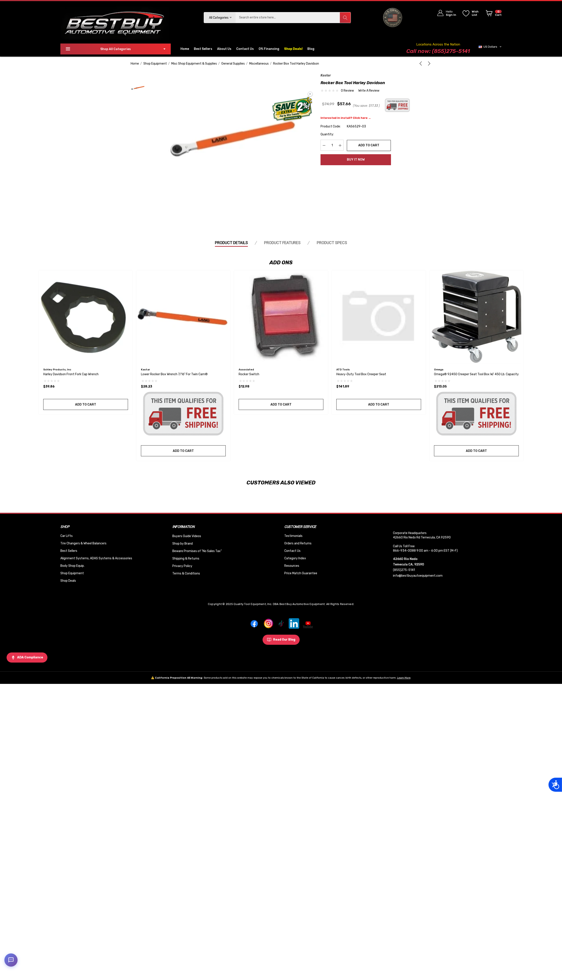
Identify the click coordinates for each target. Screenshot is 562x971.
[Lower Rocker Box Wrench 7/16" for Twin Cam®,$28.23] (183, 317)
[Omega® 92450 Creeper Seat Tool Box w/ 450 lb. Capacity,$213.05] (476, 317)
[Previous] (421, 63)
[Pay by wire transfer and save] (292, 109)
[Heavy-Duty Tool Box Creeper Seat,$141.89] (379, 317)
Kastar (326, 75)
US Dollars (489, 46)
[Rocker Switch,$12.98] (281, 317)
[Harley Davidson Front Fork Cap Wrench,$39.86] (86, 317)
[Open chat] (11, 960)
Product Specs (332, 242)
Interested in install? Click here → (346, 118)
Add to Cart (368, 145)
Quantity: (327, 134)
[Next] (428, 63)
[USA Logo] (392, 17)
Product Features (282, 242)
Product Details (231, 242)
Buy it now (356, 159)
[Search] (345, 17)
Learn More (404, 677)
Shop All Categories (115, 49)
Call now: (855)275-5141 (438, 51)
